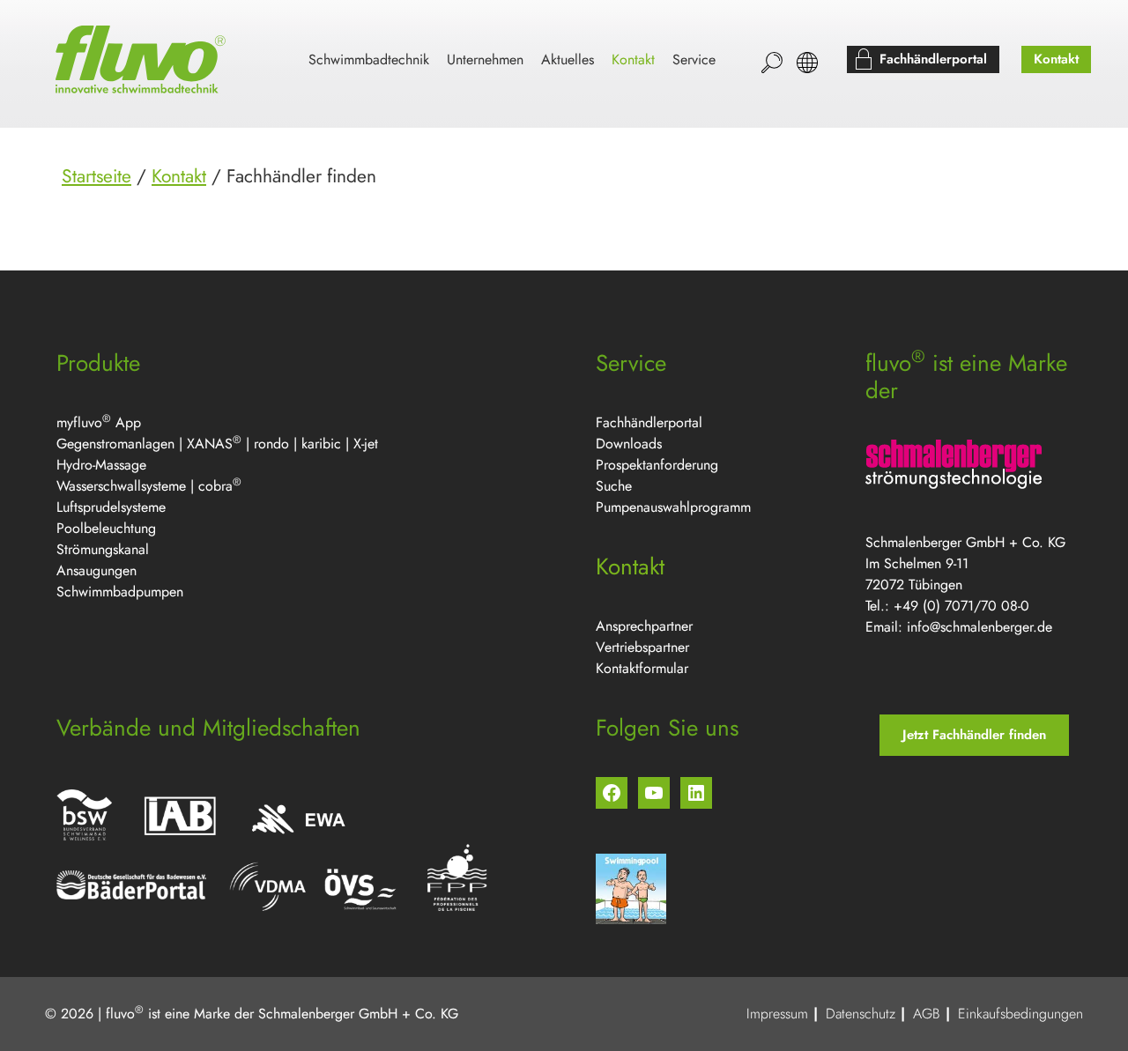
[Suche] (772, 62)
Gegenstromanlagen (115, 443)
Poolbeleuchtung (106, 528)
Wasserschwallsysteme (121, 486)
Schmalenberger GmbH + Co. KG (358, 1013)
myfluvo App (98, 422)
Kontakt (179, 176)
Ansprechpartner (644, 626)
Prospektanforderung (657, 465)
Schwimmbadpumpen (119, 591)
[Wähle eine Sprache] (807, 62)
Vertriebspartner (642, 647)
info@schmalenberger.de (979, 627)
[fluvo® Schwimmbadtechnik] (144, 59)
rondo (271, 443)
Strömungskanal (102, 549)
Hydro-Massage (101, 465)
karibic (321, 443)
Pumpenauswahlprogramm (673, 507)
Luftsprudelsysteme (111, 507)
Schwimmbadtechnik (368, 59)
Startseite (96, 176)
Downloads (629, 443)
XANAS (210, 443)
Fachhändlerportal (649, 422)
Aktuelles (567, 59)
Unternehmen (485, 59)
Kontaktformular (642, 668)
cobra (215, 486)
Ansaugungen (96, 570)
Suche (614, 486)
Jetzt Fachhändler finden (974, 734)
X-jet (365, 443)
